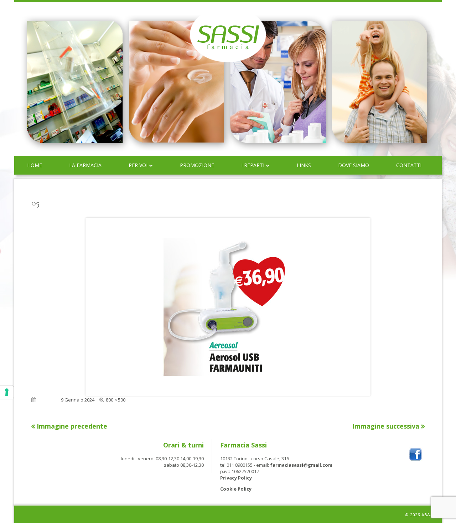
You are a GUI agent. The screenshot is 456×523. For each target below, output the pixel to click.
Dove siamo (353, 165)
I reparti (252, 165)
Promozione (197, 165)
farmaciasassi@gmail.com (301, 465)
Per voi (138, 165)
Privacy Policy (236, 478)
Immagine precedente (72, 426)
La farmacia (85, 165)
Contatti (408, 165)
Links (304, 165)
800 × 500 (115, 400)
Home (34, 165)
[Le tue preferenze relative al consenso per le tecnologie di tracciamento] (7, 392)
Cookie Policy (236, 489)
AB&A (427, 515)
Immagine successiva (385, 426)
